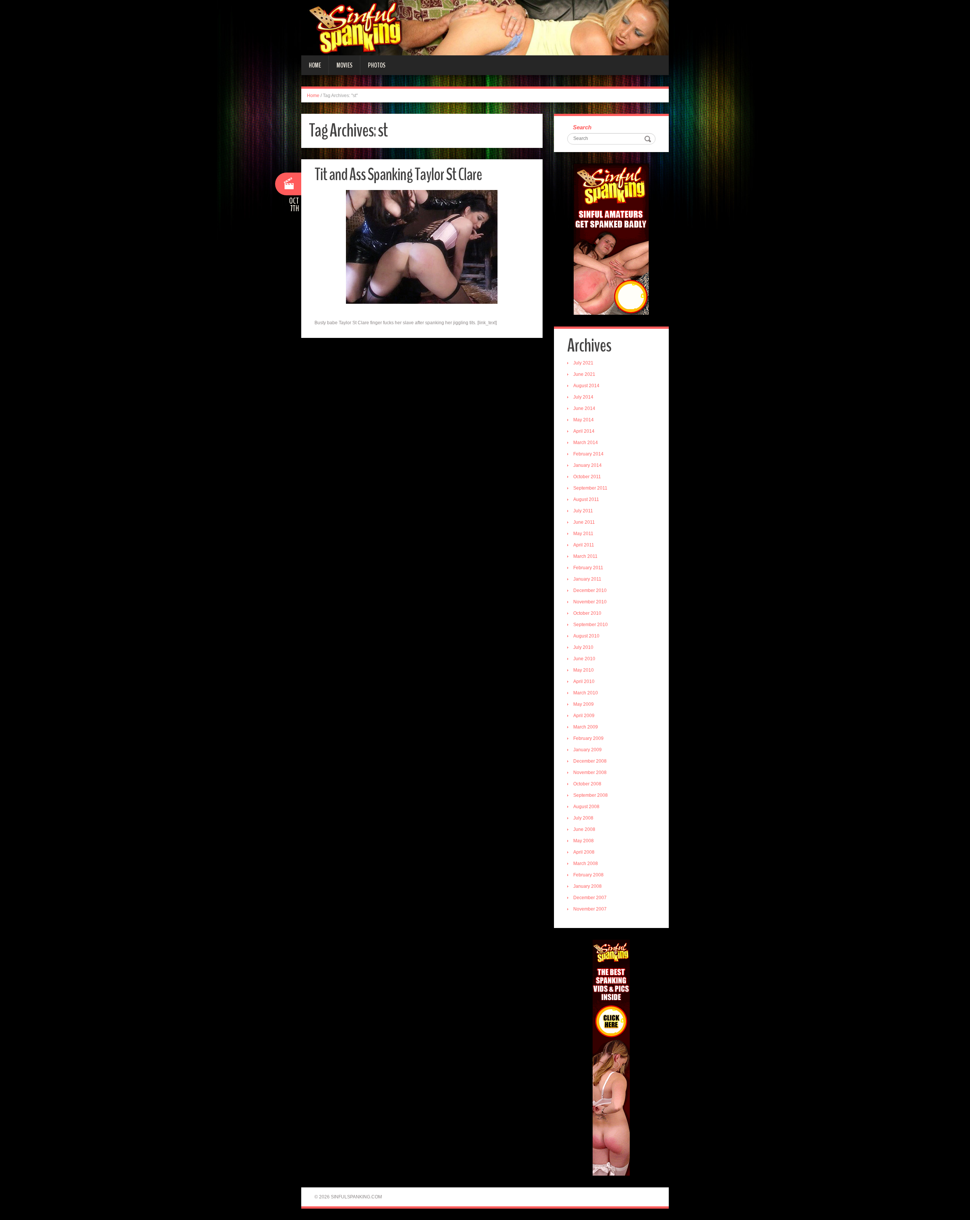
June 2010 (584, 658)
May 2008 (583, 840)
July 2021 (583, 363)
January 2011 (587, 579)
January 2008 (587, 886)
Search (582, 127)
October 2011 (587, 476)
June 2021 (584, 374)
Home (315, 65)
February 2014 (588, 454)
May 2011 (583, 533)
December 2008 (590, 761)
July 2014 (583, 397)
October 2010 (587, 613)
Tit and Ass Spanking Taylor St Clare (398, 174)
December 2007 (590, 897)
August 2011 (586, 499)
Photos (376, 65)
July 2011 (583, 510)
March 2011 (585, 556)
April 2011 (583, 545)
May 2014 (583, 419)
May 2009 (583, 704)
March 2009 (585, 727)
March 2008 (585, 863)
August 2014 (586, 385)
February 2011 (588, 567)
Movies (344, 65)
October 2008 (587, 784)
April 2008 (584, 852)
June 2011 (584, 522)
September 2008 (590, 795)
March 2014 (585, 442)
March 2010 (585, 693)
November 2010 (590, 602)
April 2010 (584, 681)
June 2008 (584, 829)
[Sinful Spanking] (485, 27)
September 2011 (590, 488)
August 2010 (586, 636)
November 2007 (590, 909)
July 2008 (583, 818)
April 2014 (584, 431)
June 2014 (584, 408)
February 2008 (588, 875)
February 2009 (588, 738)
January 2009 (587, 749)
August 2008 (586, 806)
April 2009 (584, 715)
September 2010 (590, 624)
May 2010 (583, 670)
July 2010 (583, 647)
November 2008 (590, 772)
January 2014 (587, 465)
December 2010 (590, 590)
